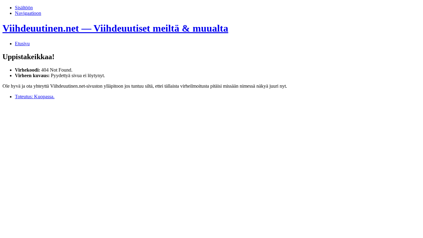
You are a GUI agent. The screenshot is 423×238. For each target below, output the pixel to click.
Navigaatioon (28, 13)
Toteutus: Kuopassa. (35, 96)
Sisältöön (24, 7)
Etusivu (22, 43)
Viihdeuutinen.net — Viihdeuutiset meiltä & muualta (115, 28)
